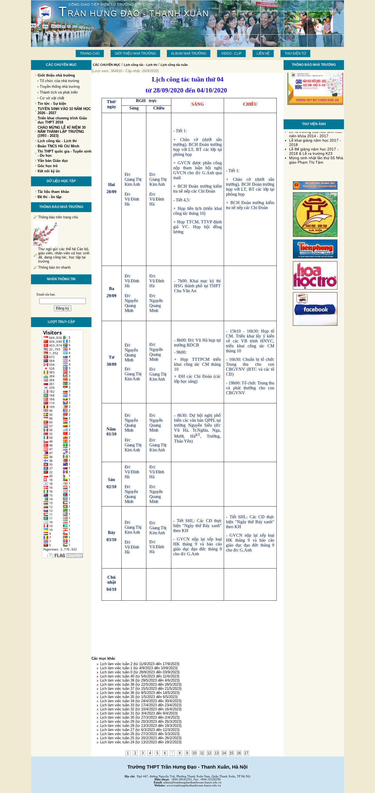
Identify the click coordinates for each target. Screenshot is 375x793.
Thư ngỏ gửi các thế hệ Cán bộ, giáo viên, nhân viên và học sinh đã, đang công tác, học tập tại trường (63, 255)
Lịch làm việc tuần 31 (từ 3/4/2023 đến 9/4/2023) (139, 713)
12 (209, 753)
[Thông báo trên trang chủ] (45, 246)
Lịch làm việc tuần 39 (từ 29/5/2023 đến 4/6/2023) (140, 680)
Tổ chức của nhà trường (59, 81)
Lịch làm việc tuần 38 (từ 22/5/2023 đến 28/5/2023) (140, 684)
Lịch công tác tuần (174, 64)
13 (217, 753)
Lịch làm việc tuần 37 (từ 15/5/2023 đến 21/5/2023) (140, 689)
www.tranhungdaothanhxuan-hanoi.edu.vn (193, 785)
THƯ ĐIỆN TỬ (295, 53)
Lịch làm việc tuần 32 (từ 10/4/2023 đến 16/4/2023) (140, 709)
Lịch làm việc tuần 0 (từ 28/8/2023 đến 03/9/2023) (140, 672)
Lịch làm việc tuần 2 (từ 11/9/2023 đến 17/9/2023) (139, 664)
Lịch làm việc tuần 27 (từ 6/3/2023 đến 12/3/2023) (140, 730)
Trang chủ (90, 53)
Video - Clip (231, 53)
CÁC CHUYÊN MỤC (107, 64)
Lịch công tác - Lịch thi (140, 64)
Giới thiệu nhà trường (135, 53)
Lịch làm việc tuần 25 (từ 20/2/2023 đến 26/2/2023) (140, 738)
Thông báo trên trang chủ (58, 217)
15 (231, 753)
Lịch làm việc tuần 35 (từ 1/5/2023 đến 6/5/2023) (139, 697)
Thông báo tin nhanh (54, 267)
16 (239, 753)
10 (194, 753)
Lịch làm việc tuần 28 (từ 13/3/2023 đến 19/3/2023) (140, 726)
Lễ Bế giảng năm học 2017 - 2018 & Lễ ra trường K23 (313, 148)
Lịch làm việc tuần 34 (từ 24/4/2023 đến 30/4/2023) (140, 701)
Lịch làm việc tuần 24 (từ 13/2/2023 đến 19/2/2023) (140, 742)
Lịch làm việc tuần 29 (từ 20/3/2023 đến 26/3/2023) (140, 721)
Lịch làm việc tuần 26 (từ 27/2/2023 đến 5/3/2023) (140, 734)
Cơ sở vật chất (52, 98)
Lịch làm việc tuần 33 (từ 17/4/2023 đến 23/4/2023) (140, 705)
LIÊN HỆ (263, 53)
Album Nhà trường (188, 53)
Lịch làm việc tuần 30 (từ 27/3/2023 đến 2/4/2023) (140, 717)
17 (246, 753)
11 (202, 753)
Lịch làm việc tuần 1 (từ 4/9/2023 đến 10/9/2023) (139, 668)
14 (224, 753)
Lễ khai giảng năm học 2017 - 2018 (315, 140)
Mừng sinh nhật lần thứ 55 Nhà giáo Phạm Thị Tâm (316, 157)
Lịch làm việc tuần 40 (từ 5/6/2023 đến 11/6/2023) (139, 676)
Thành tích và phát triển (59, 92)
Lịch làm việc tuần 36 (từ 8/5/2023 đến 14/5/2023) (140, 693)
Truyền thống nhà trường (60, 87)
